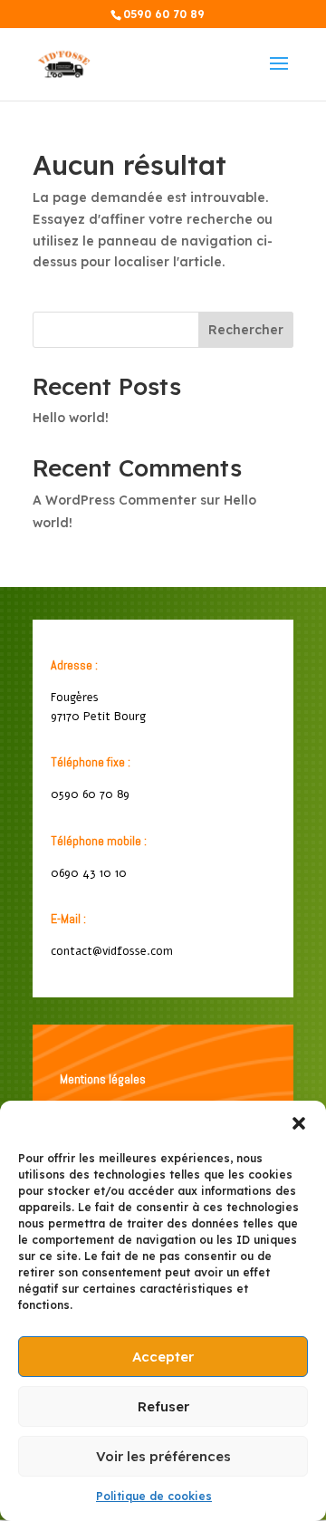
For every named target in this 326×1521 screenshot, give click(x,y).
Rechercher (245, 330)
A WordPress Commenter (115, 500)
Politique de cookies (154, 1496)
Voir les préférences (163, 1456)
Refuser (163, 1406)
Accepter (163, 1356)
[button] (299, 1123)
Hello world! (71, 417)
